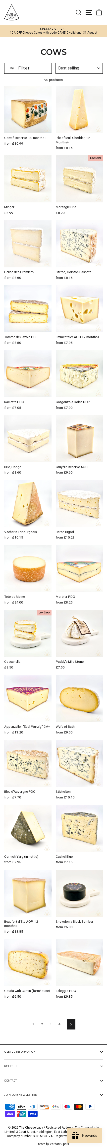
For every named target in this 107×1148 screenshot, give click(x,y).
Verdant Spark (59, 1144)
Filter (23, 68)
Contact (10, 1080)
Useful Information (20, 1051)
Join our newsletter (20, 1094)
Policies (10, 1066)
